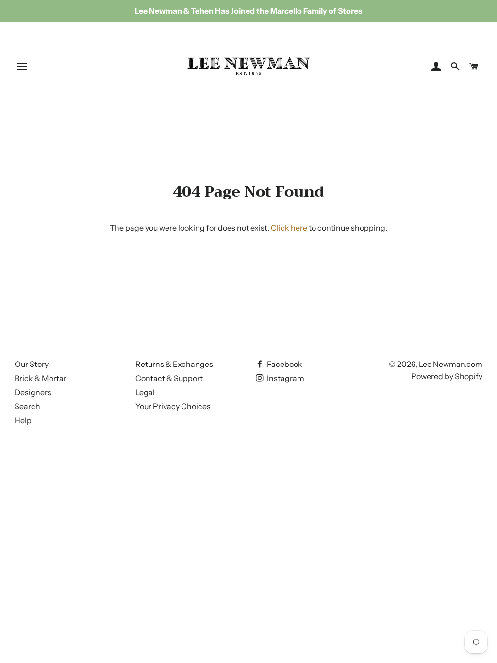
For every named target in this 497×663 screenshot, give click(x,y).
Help (23, 420)
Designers (33, 392)
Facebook (283, 364)
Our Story (32, 364)
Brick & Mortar (40, 378)
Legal (145, 392)
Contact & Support (169, 378)
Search (27, 406)
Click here (289, 227)
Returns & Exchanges (174, 364)
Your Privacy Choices (173, 406)
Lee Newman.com (450, 364)
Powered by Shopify (446, 376)
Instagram (284, 378)
